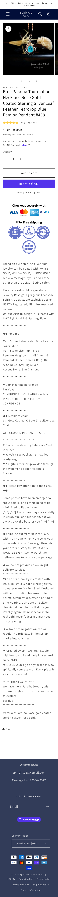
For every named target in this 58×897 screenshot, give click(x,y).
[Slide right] (36, 81)
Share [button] (9, 729)
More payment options (29, 192)
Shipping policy (41, 884)
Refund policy (26, 878)
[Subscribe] (47, 806)
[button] (7, 14)
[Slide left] (21, 81)
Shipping (7, 134)
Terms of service (21, 884)
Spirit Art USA (27, 874)
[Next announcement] (52, 4)
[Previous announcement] (6, 4)
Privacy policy (43, 878)
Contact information (31, 890)
